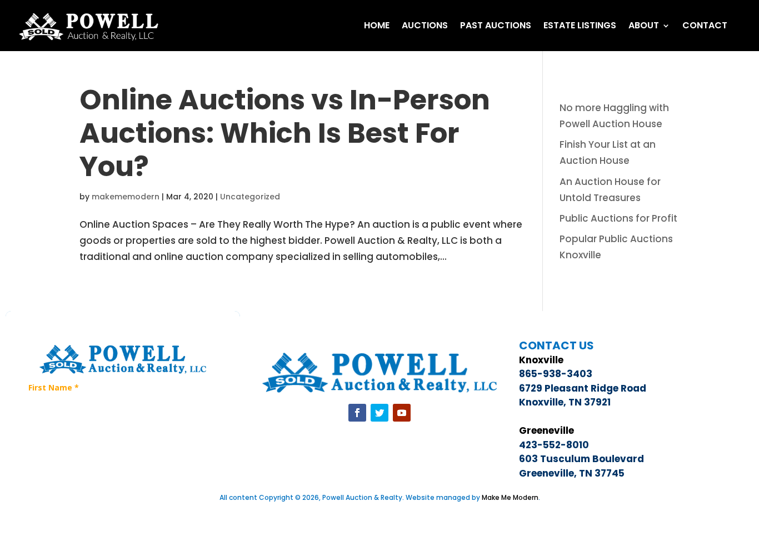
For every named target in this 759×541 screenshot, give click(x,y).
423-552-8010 (554, 445)
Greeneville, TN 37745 (572, 473)
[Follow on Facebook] (357, 413)
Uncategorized (250, 196)
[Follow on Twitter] (379, 413)
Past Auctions (495, 25)
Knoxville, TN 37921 (565, 402)
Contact (704, 25)
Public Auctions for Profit (618, 218)
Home (377, 25)
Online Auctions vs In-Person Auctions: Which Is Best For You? (284, 133)
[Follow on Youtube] (402, 413)
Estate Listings (579, 25)
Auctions (425, 25)
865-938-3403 (555, 373)
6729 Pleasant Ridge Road (582, 388)
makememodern (125, 196)
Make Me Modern (510, 497)
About (643, 25)
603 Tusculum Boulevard (581, 458)
